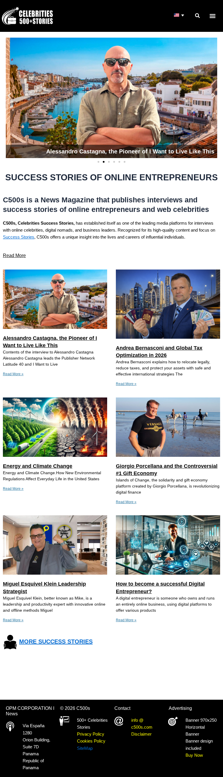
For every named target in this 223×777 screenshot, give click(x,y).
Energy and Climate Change (37, 466)
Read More (14, 255)
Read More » (13, 374)
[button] (197, 15)
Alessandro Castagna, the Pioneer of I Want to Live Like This (130, 151)
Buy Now (194, 755)
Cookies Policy (91, 741)
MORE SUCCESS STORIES (56, 641)
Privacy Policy (90, 734)
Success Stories (18, 237)
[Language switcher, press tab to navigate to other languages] (179, 15)
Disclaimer (141, 734)
